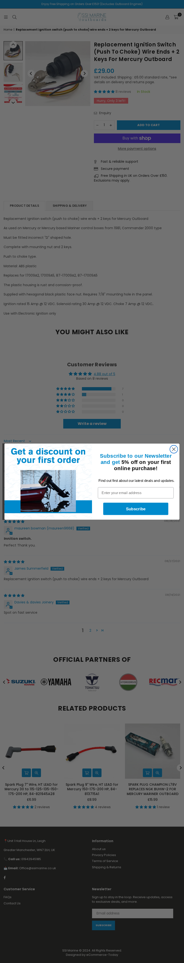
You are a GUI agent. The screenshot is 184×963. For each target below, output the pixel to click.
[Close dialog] (174, 449)
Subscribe (135, 509)
